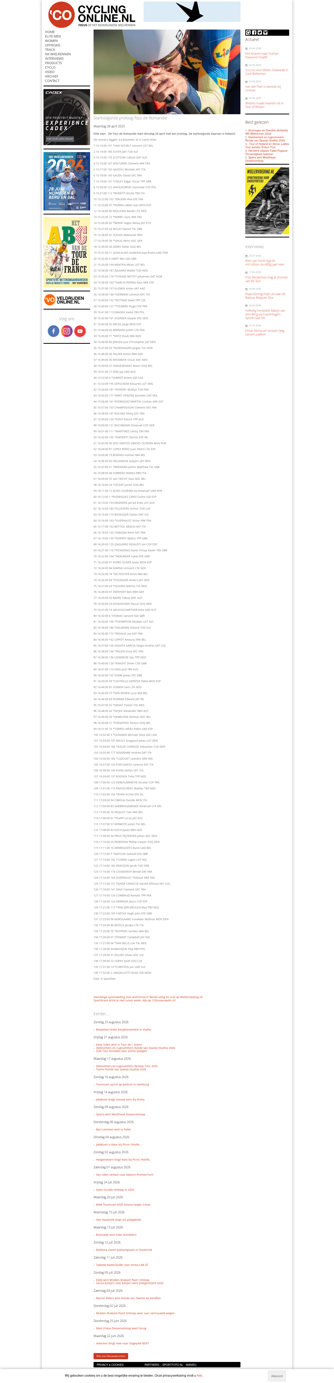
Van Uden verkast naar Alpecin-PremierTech (124, 1174)
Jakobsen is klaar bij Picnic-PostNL (118, 1144)
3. (246, 144)
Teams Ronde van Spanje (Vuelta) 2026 (121, 1069)
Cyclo (50, 67)
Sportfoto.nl (172, 1365)
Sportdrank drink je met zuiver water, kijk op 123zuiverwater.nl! (135, 1000)
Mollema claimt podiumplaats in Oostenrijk (124, 1250)
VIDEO (50, 72)
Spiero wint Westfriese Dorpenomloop (120, 1114)
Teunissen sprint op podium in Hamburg (122, 1084)
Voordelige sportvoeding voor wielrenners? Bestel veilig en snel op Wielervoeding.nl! (148, 997)
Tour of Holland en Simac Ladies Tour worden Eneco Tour (267, 145)
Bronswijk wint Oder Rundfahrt (116, 1235)
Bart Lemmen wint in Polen (113, 1129)
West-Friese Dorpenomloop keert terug (121, 1328)
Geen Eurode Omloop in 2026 (115, 1190)
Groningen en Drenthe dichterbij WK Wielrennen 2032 (266, 132)
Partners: (152, 1365)
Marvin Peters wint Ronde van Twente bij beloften (128, 1298)
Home (50, 32)
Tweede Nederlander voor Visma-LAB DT (122, 1265)
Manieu (191, 1365)
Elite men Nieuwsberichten (110, 1356)
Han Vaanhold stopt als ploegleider (118, 1219)
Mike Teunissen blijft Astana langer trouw (123, 1204)
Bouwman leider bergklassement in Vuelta (123, 1029)
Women (51, 40)
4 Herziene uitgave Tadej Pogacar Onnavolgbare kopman (266, 152)
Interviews (54, 58)
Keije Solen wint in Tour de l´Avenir (119, 1044)
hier (199, 1375)
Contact (52, 80)
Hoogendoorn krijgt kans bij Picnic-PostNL (123, 1159)
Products (53, 63)
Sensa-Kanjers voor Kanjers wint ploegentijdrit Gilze (130, 1283)
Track (50, 49)
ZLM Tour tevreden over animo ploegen (121, 1051)
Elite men (53, 36)
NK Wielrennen (58, 54)
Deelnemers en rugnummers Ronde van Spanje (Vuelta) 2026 (135, 1048)
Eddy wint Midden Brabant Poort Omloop (122, 1280)
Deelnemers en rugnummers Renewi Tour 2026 (127, 1066)
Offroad (52, 45)
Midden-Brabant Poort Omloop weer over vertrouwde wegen (135, 1313)
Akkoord (277, 1376)
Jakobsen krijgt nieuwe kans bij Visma (120, 1099)
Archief (51, 76)
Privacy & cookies (110, 1365)
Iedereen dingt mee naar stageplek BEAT (122, 1343)
